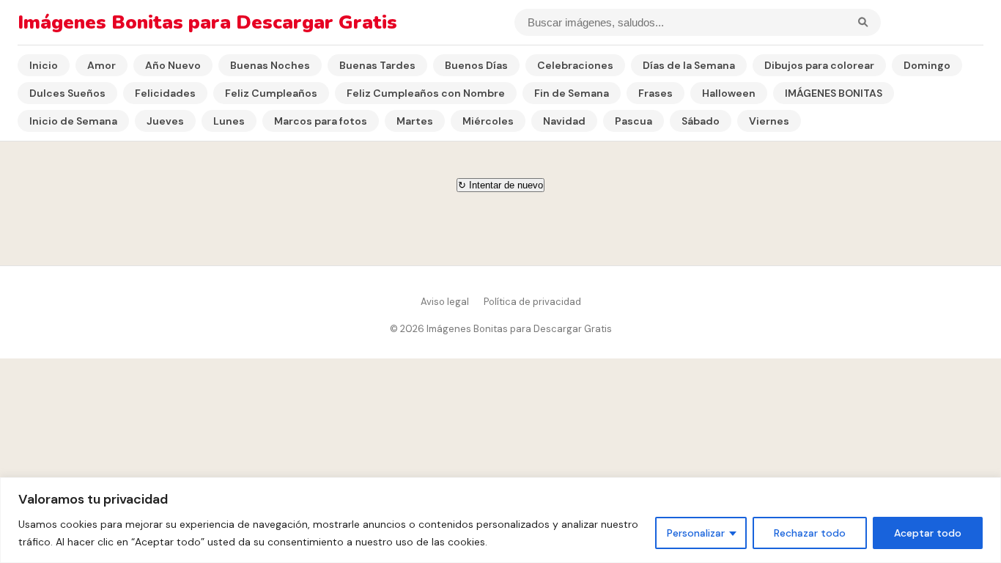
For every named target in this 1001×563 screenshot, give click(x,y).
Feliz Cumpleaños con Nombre (426, 93)
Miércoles (488, 121)
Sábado (701, 121)
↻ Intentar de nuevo (500, 185)
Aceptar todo (927, 533)
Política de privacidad (532, 301)
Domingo (927, 65)
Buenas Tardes (377, 65)
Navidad (564, 121)
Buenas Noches (270, 65)
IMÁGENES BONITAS (833, 93)
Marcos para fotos (320, 121)
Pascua (633, 121)
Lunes (229, 121)
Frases (655, 93)
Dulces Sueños (67, 93)
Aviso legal (445, 301)
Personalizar (696, 533)
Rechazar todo (810, 533)
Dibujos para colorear (819, 65)
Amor (101, 65)
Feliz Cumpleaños (271, 93)
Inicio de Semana (73, 121)
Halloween (729, 93)
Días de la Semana (689, 65)
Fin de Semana (571, 93)
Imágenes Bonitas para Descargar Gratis (207, 22)
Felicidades (165, 93)
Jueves (165, 121)
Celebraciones (575, 65)
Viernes (769, 121)
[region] (500, 520)
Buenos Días (476, 65)
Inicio (43, 65)
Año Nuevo (173, 65)
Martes (414, 121)
